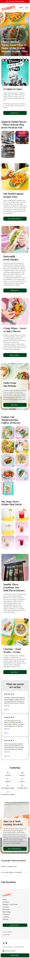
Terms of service (7, 932)
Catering (5, 919)
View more (7, 705)
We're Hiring (6, 912)
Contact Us (6, 915)
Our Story (6, 907)
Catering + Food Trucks (10, 905)
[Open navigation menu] (26, 7)
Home (4, 900)
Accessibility (6, 935)
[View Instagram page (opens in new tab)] (6, 943)
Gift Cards (6, 910)
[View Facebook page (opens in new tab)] (4, 943)
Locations (6, 917)
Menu (21, 7)
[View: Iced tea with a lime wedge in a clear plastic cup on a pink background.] (22, 528)
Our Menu (6, 902)
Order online (14, 955)
